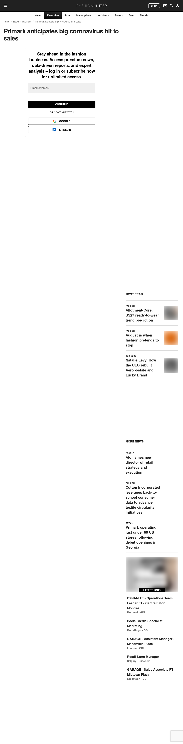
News (16, 21)
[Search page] (171, 6)
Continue (61, 104)
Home (7, 21)
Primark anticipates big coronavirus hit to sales (58, 21)
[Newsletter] (165, 6)
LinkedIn (65, 129)
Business (26, 21)
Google (64, 121)
